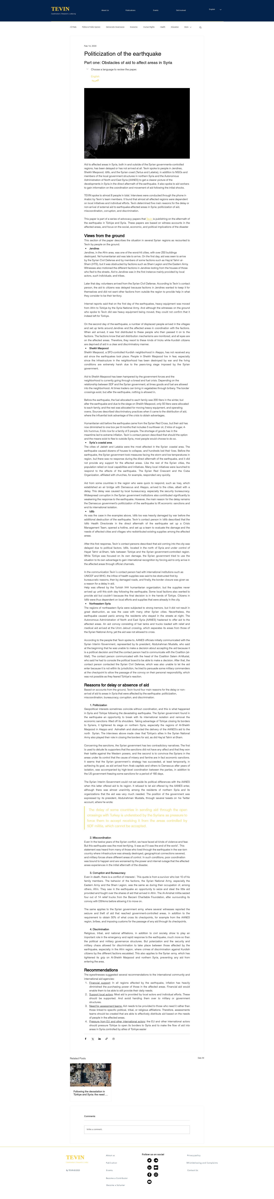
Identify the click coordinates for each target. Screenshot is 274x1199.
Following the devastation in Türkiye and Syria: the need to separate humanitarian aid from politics (90, 1093)
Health (162, 27)
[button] (181, 9)
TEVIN (60, 9)
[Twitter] (149, 1160)
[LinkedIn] (149, 1167)
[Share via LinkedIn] (99, 1038)
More (186, 27)
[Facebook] (149, 1175)
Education (175, 27)
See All (201, 1058)
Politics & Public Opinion (91, 27)
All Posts (73, 27)
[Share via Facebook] (85, 1038)
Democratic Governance (115, 27)
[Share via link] (106, 1038)
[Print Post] (113, 1038)
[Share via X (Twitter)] (92, 1038)
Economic (134, 27)
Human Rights (148, 27)
